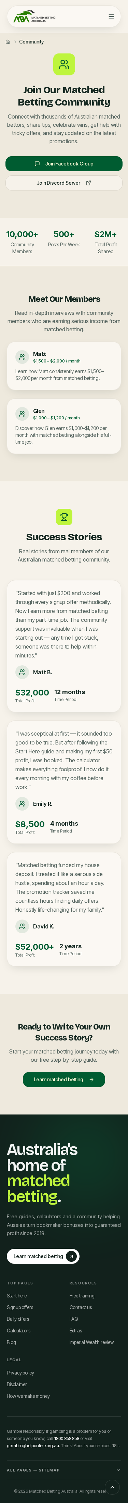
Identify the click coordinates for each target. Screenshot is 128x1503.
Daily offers (18, 1319)
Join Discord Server (58, 183)
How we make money (28, 1396)
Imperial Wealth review (92, 1342)
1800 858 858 (66, 1438)
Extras (76, 1330)
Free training (82, 1295)
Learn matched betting (58, 1079)
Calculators (18, 1330)
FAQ (74, 1319)
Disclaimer (17, 1384)
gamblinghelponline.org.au (33, 1445)
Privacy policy (20, 1373)
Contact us (81, 1307)
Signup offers (20, 1307)
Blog (11, 1342)
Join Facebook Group (69, 164)
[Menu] (111, 16)
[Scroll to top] (112, 1487)
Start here (17, 1295)
